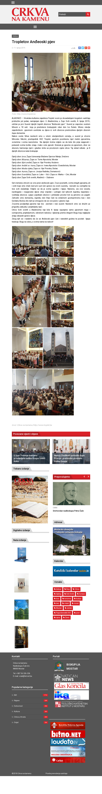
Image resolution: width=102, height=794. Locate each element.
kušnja (78, 599)
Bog (68, 589)
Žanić (67, 617)
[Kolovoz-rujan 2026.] (30, 499)
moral (76, 603)
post (78, 613)
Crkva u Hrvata (20, 717)
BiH (15, 442)
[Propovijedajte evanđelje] (21, 555)
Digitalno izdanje (21, 530)
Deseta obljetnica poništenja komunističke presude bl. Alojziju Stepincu (85, 513)
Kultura (15, 36)
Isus (57, 599)
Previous (84, 476)
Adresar (58, 522)
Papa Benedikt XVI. (63, 613)
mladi (66, 603)
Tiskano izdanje (21, 468)
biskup (58, 589)
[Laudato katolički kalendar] (71, 576)
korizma (67, 599)
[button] (32, 241)
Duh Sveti (70, 594)
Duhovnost (18, 706)
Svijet (16, 722)
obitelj (69, 608)
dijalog (58, 594)
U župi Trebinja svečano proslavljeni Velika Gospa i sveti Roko (29, 458)
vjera (58, 617)
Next (88, 476)
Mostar (59, 608)
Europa (82, 594)
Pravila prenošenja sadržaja (56, 773)
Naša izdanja (19, 540)
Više (88, 496)
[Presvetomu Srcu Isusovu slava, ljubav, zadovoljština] (21, 582)
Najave (17, 701)
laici (57, 603)
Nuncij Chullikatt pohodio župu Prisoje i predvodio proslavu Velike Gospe (69, 458)
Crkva (77, 589)
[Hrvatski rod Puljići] (21, 610)
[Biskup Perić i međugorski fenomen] (21, 637)
